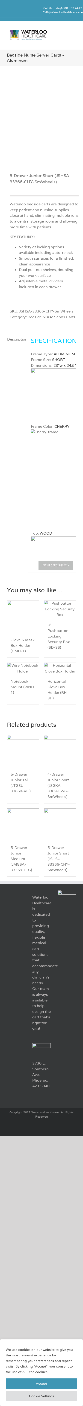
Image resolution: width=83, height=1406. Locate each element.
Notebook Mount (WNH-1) (23, 687)
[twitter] (19, 10)
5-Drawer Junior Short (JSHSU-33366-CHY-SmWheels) (58, 858)
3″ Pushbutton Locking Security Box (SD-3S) (58, 636)
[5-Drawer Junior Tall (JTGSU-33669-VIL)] (23, 751)
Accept (41, 1383)
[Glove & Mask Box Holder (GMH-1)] (23, 617)
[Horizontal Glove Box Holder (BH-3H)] (60, 668)
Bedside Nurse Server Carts (51, 317)
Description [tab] (16, 339)
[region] (41, 1372)
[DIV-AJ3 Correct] (41, 115)
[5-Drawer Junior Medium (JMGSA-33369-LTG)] (23, 824)
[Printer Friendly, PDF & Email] (56, 565)
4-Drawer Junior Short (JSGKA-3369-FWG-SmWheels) (58, 785)
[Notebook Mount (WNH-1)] (23, 668)
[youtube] (27, 10)
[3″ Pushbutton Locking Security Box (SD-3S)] (60, 609)
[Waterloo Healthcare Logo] (28, 31)
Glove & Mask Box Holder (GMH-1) (23, 646)
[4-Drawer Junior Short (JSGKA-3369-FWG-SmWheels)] (60, 751)
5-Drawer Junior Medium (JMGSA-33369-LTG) (21, 858)
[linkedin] (12, 10)
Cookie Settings (41, 1396)
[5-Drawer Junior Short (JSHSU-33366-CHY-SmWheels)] (60, 824)
